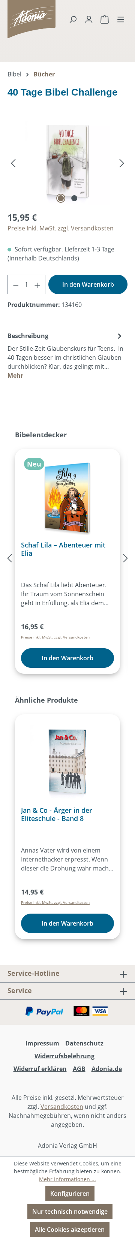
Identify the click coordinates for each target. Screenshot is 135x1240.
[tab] (66, 355)
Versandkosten (61, 1106)
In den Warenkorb (88, 284)
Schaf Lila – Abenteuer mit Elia (63, 549)
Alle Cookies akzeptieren (70, 1229)
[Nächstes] (122, 163)
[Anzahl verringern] (16, 284)
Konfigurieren (70, 1193)
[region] (67, 163)
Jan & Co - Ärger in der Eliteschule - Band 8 (56, 814)
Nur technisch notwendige (70, 1211)
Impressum (42, 1043)
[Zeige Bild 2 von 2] (74, 198)
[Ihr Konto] (89, 19)
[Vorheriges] (13, 163)
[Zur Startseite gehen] (17, 19)
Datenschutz (84, 1043)
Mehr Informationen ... (67, 1179)
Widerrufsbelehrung (64, 1056)
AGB (79, 1069)
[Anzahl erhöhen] (37, 284)
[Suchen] (73, 19)
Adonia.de (107, 1069)
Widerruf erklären (40, 1069)
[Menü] (121, 19)
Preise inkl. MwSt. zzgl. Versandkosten (61, 228)
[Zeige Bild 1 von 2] (61, 198)
